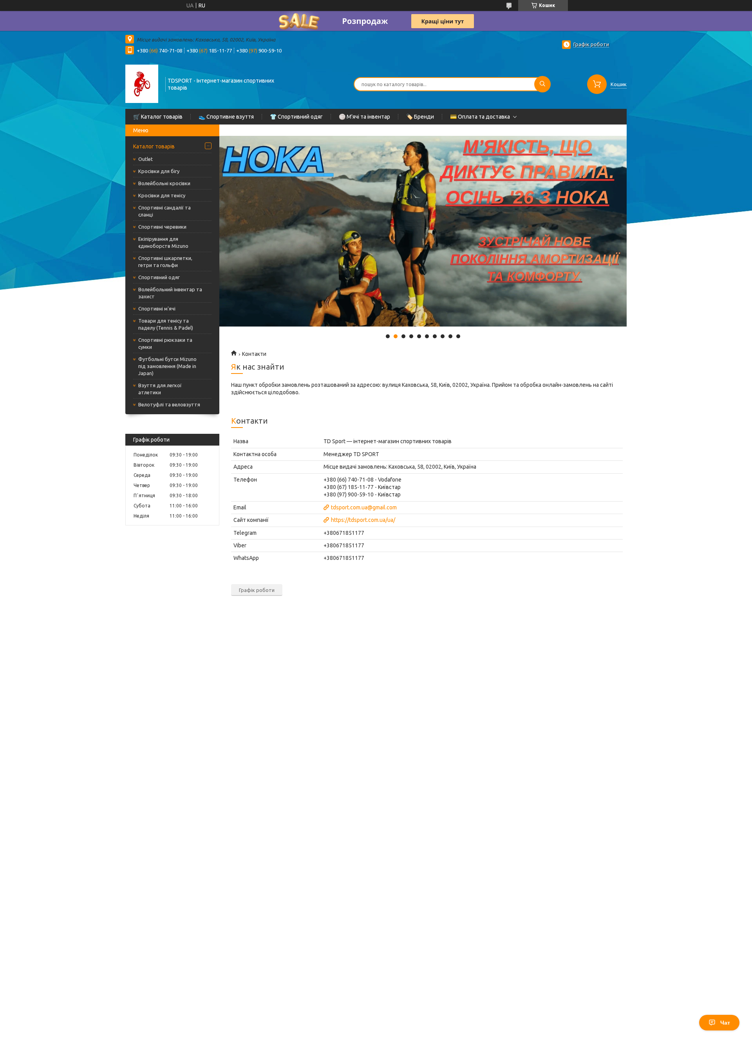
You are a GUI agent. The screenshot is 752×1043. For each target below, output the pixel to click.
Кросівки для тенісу (161, 195)
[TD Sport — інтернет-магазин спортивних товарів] (141, 83)
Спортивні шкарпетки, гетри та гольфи (165, 261)
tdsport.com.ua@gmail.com (364, 507)
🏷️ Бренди (420, 116)
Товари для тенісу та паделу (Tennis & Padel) (165, 324)
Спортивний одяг (159, 277)
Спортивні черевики (162, 226)
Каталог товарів (154, 146)
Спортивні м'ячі (156, 308)
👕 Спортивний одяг (296, 116)
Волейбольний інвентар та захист (170, 293)
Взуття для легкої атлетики (160, 389)
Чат (725, 1023)
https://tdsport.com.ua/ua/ (363, 520)
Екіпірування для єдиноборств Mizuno (163, 242)
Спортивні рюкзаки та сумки (165, 343)
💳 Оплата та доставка (480, 116)
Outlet (145, 159)
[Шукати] (542, 84)
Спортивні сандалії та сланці (164, 211)
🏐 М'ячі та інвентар (364, 116)
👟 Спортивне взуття (226, 116)
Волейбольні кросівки (164, 183)
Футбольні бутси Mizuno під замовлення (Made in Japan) (167, 366)
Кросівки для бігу (158, 171)
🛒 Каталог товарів (158, 116)
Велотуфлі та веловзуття (169, 404)
